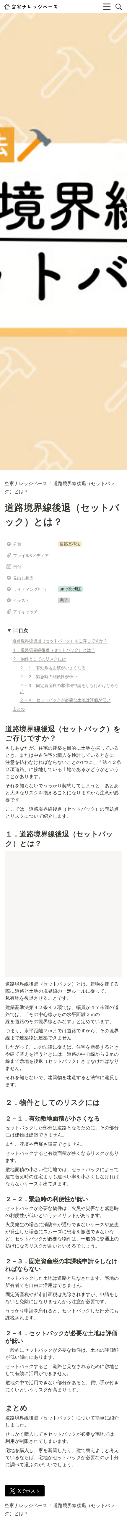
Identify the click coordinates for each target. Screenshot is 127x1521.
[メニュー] (107, 7)
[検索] (119, 7)
